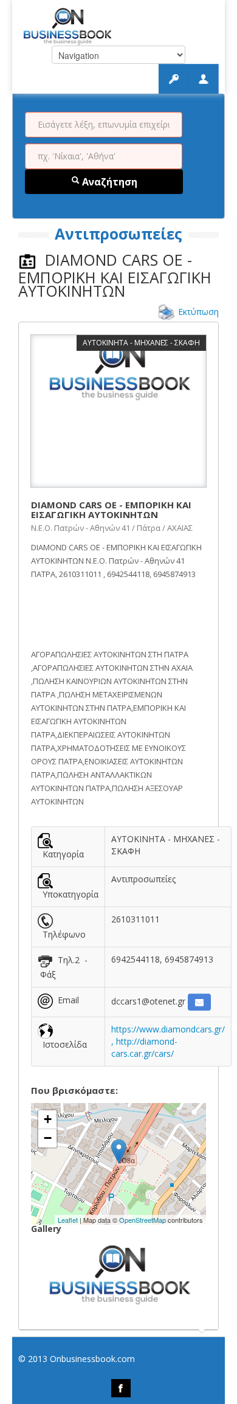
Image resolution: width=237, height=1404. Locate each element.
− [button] (48, 1138)
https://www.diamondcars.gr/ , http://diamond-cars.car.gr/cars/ (168, 1041)
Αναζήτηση (108, 181)
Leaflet (68, 1220)
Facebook (121, 1388)
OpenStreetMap (142, 1220)
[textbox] (103, 124)
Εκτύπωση (198, 311)
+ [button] (48, 1119)
